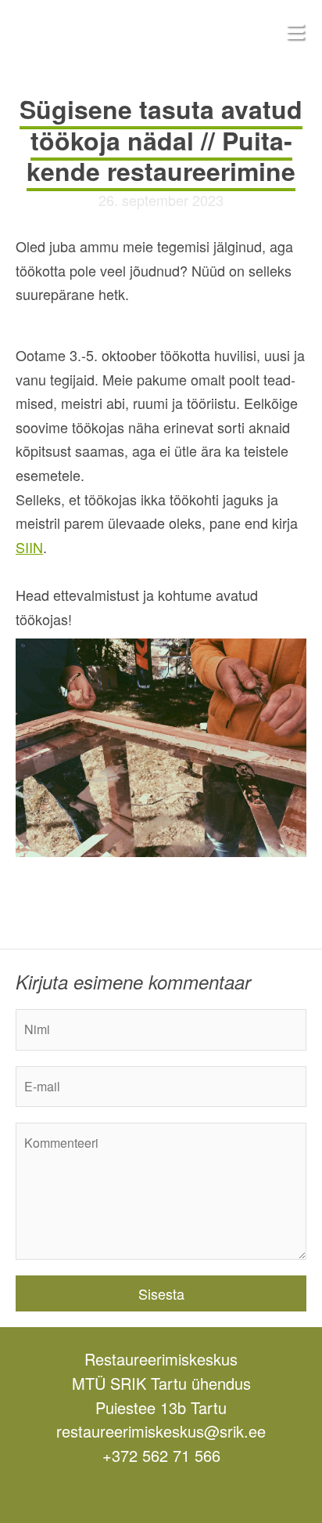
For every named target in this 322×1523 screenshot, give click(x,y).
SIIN (29, 547)
